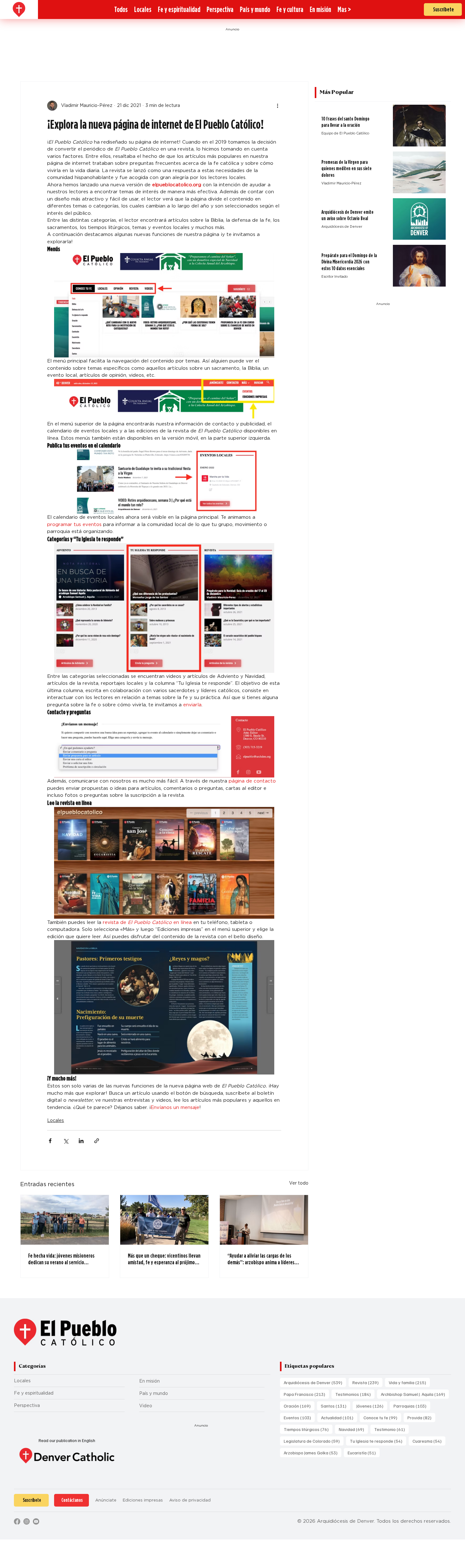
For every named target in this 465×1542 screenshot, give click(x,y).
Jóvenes (371, 1406)
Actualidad (339, 1417)
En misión (149, 1381)
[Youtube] (36, 1521)
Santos (335, 1406)
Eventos (299, 1417)
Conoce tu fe (382, 1417)
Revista (367, 1382)
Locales (55, 1120)
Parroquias (412, 1406)
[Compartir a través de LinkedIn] (81, 1141)
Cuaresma (428, 1441)
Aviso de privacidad (190, 1500)
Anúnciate (105, 1500)
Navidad (353, 1429)
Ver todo (298, 1183)
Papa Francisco (306, 1394)
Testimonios (355, 1394)
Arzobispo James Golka (312, 1452)
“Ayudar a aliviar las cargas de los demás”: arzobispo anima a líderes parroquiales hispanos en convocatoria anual (260, 1259)
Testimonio (391, 1429)
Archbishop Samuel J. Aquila (415, 1394)
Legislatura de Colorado (314, 1441)
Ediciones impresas (143, 1500)
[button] (344, 9)
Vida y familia (409, 1382)
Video (145, 1405)
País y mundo (153, 1393)
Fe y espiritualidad (33, 1393)
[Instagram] (26, 1521)
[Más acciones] (277, 105)
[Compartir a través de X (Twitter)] (66, 1141)
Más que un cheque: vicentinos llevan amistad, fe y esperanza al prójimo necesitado (164, 1259)
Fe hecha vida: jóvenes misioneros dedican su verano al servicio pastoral (61, 1259)
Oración (299, 1406)
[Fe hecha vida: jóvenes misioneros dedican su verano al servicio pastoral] (65, 1220)
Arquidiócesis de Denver (315, 1382)
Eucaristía (364, 1452)
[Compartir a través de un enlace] (97, 1141)
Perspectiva (27, 1405)
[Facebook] (17, 1521)
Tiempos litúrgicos (308, 1429)
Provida (421, 1417)
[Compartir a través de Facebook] (50, 1141)
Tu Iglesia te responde (378, 1441)
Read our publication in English (67, 1440)
